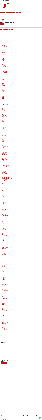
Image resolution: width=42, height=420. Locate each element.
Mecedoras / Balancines (5, 104)
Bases (3, 133)
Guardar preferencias (18, 12)
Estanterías (3, 45)
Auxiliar (2, 42)
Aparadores (3, 89)
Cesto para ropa (4, 48)
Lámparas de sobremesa (5, 128)
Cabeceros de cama (4, 71)
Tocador (3, 69)
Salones (3, 88)
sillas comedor (5, 171)
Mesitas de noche (4, 77)
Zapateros (3, 47)
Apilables (3, 90)
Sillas (3, 98)
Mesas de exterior (4, 80)
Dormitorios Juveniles (5, 147)
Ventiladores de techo (5, 46)
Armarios (3, 70)
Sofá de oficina (4, 158)
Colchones (3, 65)
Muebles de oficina (4, 159)
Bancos (3, 79)
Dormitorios (3, 140)
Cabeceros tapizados (5, 72)
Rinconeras (3, 183)
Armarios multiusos (4, 114)
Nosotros (3, 19)
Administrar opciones (4, 8)
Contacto (3, 20)
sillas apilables (5, 99)
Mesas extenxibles (5, 95)
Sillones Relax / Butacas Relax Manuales (7, 177)
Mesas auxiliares (5, 92)
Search (1, 25)
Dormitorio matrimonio (5, 146)
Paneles (3, 97)
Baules (3, 121)
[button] (21, 1)
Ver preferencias (12, 12)
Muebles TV (3, 96)
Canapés (3, 64)
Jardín (2, 78)
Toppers (3, 139)
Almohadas (3, 61)
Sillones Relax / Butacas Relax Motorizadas (7, 178)
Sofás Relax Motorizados (5, 107)
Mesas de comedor (5, 166)
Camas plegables (4, 63)
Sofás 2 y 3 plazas (4, 108)
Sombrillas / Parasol (4, 82)
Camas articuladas (4, 134)
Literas (3, 76)
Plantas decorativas (4, 58)
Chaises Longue (4, 110)
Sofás (2, 102)
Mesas (3, 91)
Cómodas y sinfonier (5, 145)
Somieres (3, 67)
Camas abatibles (4, 73)
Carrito (2, 258)
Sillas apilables (5, 242)
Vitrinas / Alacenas (4, 101)
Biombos (3, 120)
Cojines (3, 53)
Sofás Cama (3, 109)
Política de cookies (4, 13)
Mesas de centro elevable (6, 165)
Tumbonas (3, 83)
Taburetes (3, 172)
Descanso (3, 60)
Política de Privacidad (4, 14)
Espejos (3, 126)
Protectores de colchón (5, 66)
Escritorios (3, 85)
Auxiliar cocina (4, 115)
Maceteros (3, 51)
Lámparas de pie (4, 127)
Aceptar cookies (3, 12)
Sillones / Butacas (4, 105)
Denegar (7, 12)
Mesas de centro (5, 164)
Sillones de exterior (4, 153)
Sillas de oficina (4, 86)
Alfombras (3, 52)
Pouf (3, 103)
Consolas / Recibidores (5, 44)
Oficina (2, 84)
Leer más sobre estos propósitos (6, 10)
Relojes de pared (4, 59)
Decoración (3, 122)
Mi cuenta (3, 332)
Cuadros (3, 54)
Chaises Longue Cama (5, 111)
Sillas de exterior (4, 152)
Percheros (3, 57)
